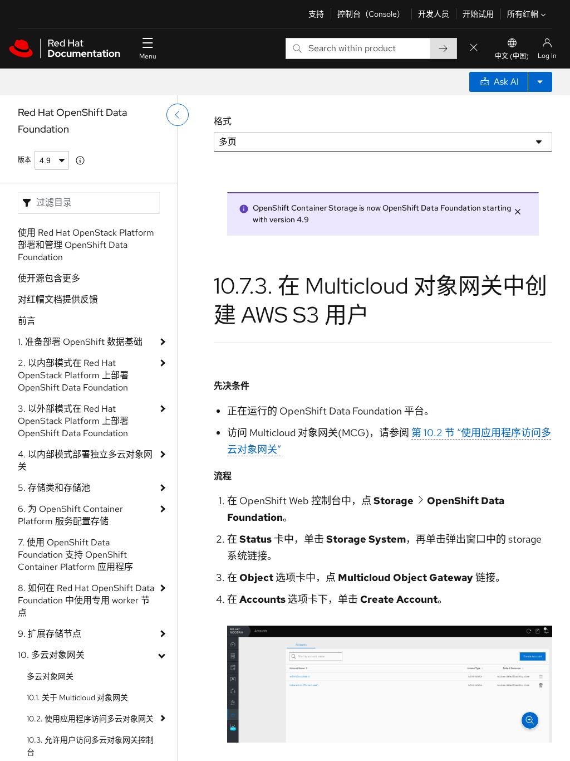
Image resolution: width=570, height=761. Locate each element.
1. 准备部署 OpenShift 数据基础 (80, 342)
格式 (223, 121)
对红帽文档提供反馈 (58, 299)
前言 (27, 320)
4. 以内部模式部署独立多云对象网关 (85, 460)
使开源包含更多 (49, 278)
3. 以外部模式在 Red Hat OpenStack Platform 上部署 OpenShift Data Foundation (73, 421)
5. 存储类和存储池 (54, 488)
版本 (24, 159)
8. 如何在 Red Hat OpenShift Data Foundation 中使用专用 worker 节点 (86, 600)
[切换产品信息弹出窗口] (80, 160)
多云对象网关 (50, 676)
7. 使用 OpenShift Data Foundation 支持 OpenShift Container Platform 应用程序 (75, 554)
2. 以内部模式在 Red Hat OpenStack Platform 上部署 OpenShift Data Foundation (73, 375)
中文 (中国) (512, 56)
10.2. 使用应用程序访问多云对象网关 (90, 719)
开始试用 (478, 14)
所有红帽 (522, 14)
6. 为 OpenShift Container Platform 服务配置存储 (70, 515)
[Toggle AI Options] (540, 82)
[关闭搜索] (473, 48)
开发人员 (433, 14)
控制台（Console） (371, 14)
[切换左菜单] (177, 115)
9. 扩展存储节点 (49, 634)
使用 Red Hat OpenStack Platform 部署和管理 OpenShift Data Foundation (86, 245)
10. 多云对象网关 (51, 655)
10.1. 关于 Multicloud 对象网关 (77, 697)
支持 (316, 14)
